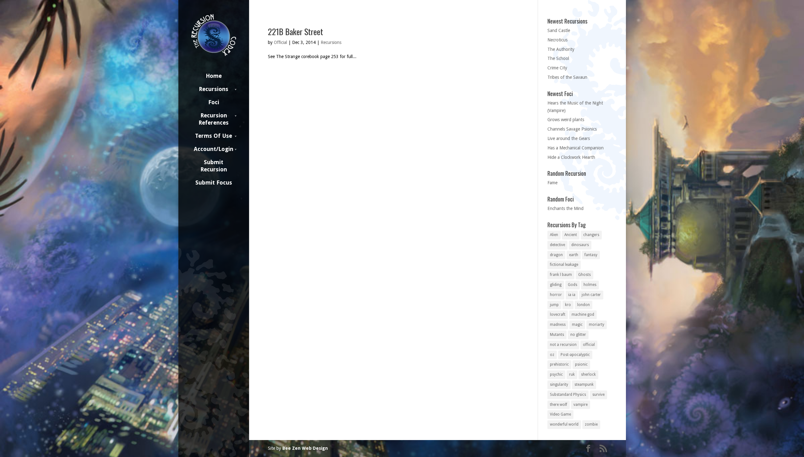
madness (558, 324)
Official (280, 42)
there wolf (558, 404)
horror (556, 295)
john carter (591, 295)
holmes (590, 284)
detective (557, 245)
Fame (552, 182)
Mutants (557, 334)
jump (554, 305)
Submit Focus (213, 182)
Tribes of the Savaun (567, 77)
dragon (556, 255)
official (589, 344)
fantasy (590, 255)
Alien (554, 235)
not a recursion (563, 344)
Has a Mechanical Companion (575, 147)
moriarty (596, 324)
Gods (572, 284)
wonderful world (564, 424)
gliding (556, 284)
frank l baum (561, 274)
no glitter (578, 334)
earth (573, 255)
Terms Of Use (213, 135)
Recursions (213, 89)
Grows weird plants (565, 119)
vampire (580, 404)
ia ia (571, 295)
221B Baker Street (295, 31)
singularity (559, 384)
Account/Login (213, 149)
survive (598, 394)
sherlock (588, 374)
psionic (581, 364)
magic (577, 324)
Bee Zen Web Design (305, 448)
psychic (556, 374)
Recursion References (213, 119)
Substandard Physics (568, 394)
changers (591, 235)
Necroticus (557, 39)
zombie (591, 424)
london (583, 305)
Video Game (560, 414)
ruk (572, 374)
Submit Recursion (213, 166)
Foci (213, 102)
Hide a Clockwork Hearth (571, 157)
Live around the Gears (568, 138)
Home (214, 76)
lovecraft (557, 314)
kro (568, 305)
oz (552, 354)
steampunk (584, 384)
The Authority (560, 49)
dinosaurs (580, 245)
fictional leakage (564, 264)
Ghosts (584, 274)
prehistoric (559, 364)
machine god (583, 314)
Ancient (570, 235)
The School (558, 58)
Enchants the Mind (565, 208)
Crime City (557, 67)
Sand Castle (558, 30)
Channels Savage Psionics (572, 129)
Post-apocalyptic (575, 354)
